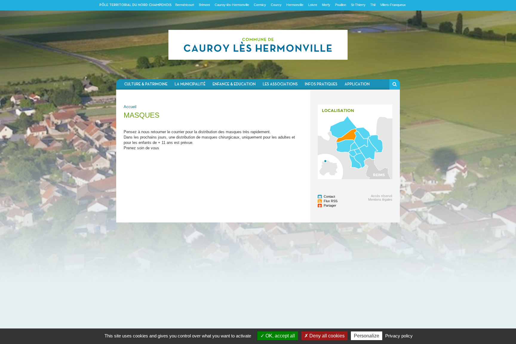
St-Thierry (358, 5)
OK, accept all (279, 335)
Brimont (204, 5)
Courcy (276, 5)
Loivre (312, 5)
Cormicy (260, 5)
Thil (372, 5)
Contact (329, 196)
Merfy (326, 5)
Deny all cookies (326, 335)
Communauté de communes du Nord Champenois (258, 45)
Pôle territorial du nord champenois (135, 5)
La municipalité (190, 84)
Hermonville (294, 5)
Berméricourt (184, 5)
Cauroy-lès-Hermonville (232, 5)
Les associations (280, 84)
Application (357, 84)
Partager (330, 205)
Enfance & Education (234, 84)
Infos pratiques (321, 84)
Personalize (366, 335)
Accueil (130, 107)
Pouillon (340, 5)
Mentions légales (380, 199)
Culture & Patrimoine (146, 84)
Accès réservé (381, 196)
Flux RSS (330, 201)
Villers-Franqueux (393, 5)
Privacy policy (399, 335)
